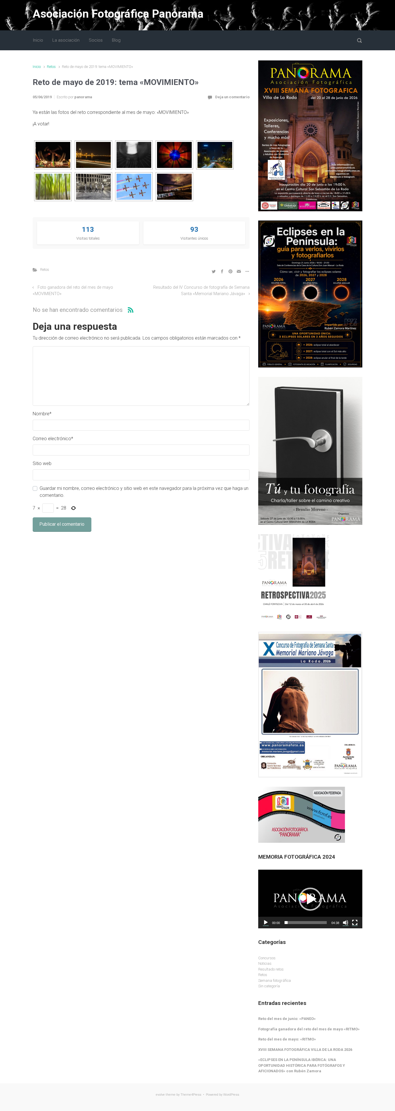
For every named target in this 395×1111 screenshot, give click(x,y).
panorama (83, 97)
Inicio (37, 66)
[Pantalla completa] (355, 922)
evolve (160, 1095)
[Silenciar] (345, 922)
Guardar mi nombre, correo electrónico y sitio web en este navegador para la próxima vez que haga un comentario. (144, 492)
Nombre (42, 413)
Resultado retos (271, 969)
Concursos (267, 958)
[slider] (306, 922)
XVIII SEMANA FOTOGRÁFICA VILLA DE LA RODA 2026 (305, 1049)
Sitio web (42, 463)
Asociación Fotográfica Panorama (118, 14)
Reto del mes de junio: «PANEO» (287, 1018)
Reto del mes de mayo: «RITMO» (287, 1039)
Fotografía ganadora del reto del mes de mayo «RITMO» (309, 1029)
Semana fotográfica (274, 980)
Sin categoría (269, 986)
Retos (51, 66)
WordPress (231, 1095)
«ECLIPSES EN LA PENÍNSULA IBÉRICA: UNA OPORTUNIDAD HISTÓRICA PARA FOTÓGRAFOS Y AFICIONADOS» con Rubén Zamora (301, 1065)
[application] (310, 899)
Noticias (265, 963)
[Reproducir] (266, 922)
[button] (310, 899)
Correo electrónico (53, 438)
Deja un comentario (232, 97)
